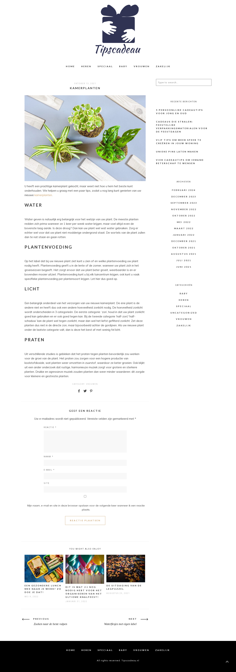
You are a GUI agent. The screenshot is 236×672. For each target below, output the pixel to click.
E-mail (49, 470)
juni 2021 (184, 266)
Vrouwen (142, 66)
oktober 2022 (183, 215)
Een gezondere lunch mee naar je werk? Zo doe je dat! (43, 589)
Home (70, 66)
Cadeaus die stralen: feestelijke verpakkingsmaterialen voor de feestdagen (182, 126)
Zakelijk (163, 66)
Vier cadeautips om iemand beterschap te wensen (180, 162)
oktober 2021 (183, 247)
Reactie (50, 427)
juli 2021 (183, 260)
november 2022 (184, 209)
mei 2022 (184, 222)
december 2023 (183, 196)
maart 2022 (184, 228)
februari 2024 (184, 190)
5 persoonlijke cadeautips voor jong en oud (179, 112)
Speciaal (105, 66)
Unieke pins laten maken (177, 151)
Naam (48, 456)
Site (46, 483)
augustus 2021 (183, 253)
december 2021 (183, 241)
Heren (86, 66)
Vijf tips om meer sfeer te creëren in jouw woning (179, 142)
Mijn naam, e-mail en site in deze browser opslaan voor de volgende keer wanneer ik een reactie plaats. (86, 507)
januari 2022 (184, 234)
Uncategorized (183, 312)
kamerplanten (43, 195)
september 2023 (184, 202)
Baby (123, 66)
